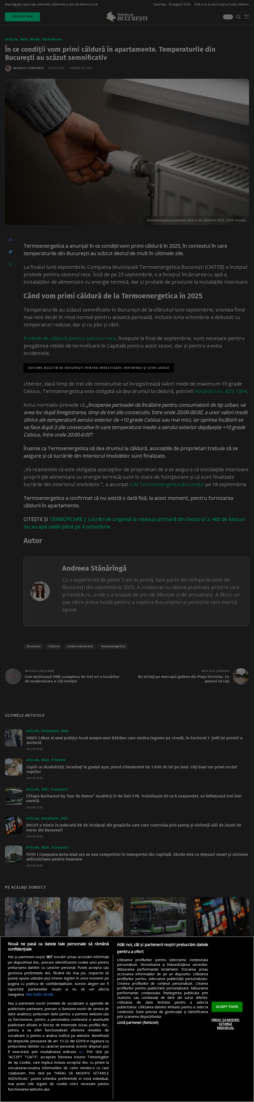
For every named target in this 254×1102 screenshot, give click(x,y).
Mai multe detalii (39, 994)
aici (81, 1052)
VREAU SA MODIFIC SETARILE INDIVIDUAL (225, 1024)
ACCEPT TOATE (227, 1006)
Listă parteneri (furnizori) (138, 1022)
